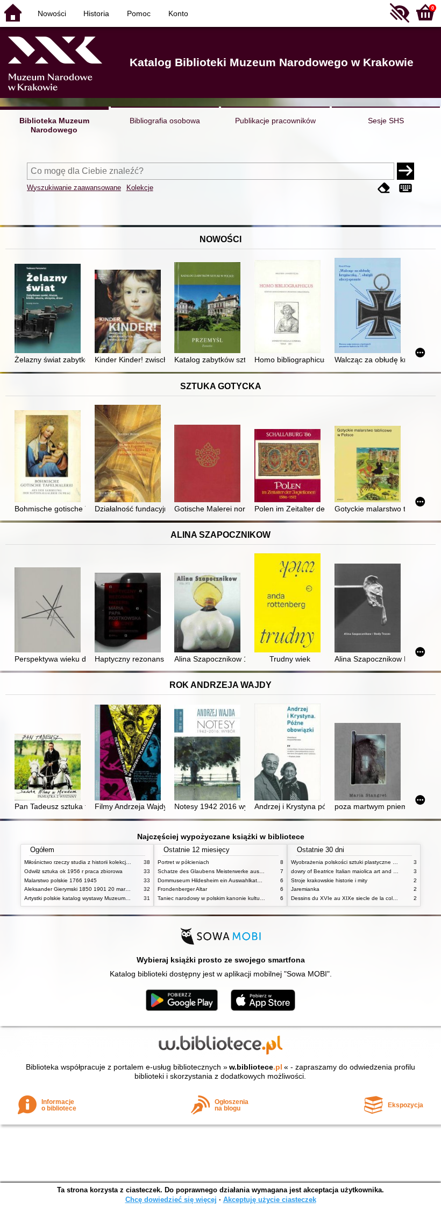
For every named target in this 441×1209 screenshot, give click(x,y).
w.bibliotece (255, 1067)
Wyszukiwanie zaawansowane (74, 188)
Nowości (52, 13)
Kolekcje (139, 188)
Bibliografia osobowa (165, 120)
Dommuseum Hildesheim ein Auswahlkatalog (213, 880)
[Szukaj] (405, 171)
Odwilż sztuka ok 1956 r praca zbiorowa (73, 871)
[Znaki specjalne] (405, 188)
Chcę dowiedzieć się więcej (171, 1200)
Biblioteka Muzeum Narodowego (54, 125)
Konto (178, 13)
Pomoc (139, 13)
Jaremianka (305, 889)
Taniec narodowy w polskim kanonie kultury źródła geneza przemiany (243, 898)
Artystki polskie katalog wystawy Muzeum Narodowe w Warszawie (105, 898)
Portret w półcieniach (183, 862)
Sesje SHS (386, 120)
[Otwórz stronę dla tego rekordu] (50, 309)
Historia (96, 13)
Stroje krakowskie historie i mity (329, 880)
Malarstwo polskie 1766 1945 (60, 880)
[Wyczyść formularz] (384, 188)
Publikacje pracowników (275, 120)
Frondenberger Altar (182, 889)
